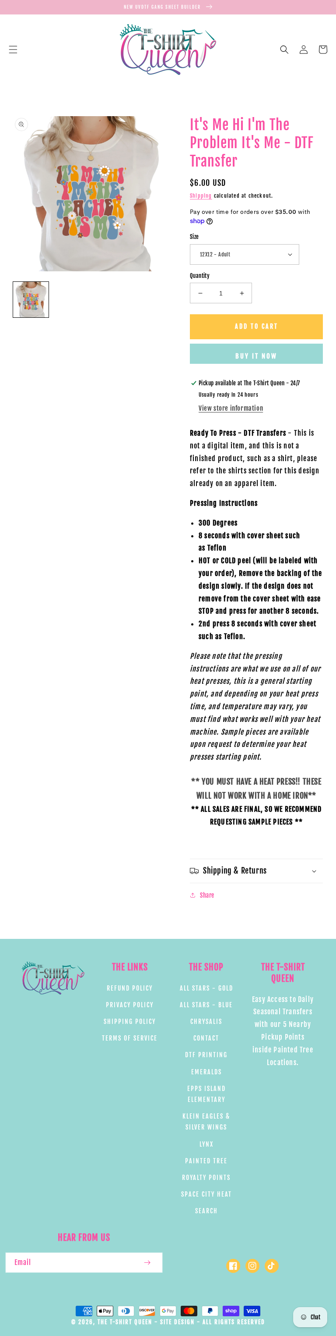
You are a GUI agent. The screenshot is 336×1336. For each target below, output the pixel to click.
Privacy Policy (130, 1005)
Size (194, 236)
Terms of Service (130, 1038)
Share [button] (207, 895)
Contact (206, 1038)
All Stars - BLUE (206, 1005)
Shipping (201, 195)
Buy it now (256, 356)
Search (206, 1211)
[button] (13, 49)
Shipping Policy (130, 1021)
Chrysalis (206, 1021)
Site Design (177, 1321)
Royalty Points (206, 1177)
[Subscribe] (147, 1262)
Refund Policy (130, 988)
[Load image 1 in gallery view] (31, 299)
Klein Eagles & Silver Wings (206, 1121)
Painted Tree (206, 1161)
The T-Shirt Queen (125, 1321)
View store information (231, 408)
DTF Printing (206, 1055)
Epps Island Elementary (206, 1094)
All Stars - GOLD (206, 988)
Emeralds (206, 1072)
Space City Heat (206, 1194)
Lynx (207, 1144)
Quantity (200, 275)
